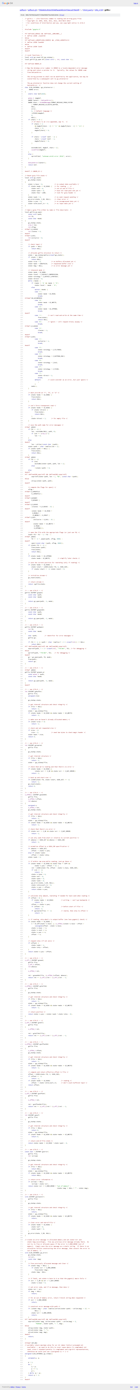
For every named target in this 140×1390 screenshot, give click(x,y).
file (61, 15)
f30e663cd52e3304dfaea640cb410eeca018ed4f (59, 10)
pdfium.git (32, 10)
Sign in (136, 3)
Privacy (18, 1387)
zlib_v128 (99, 10)
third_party (88, 10)
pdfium (23, 10)
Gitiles (12, 1387)
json (136, 1387)
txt (131, 1387)
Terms (24, 1387)
